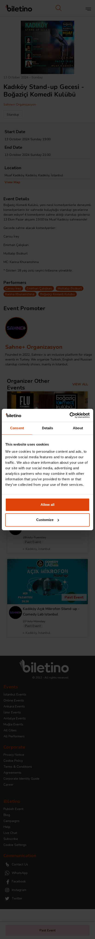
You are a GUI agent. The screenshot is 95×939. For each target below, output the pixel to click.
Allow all (47, 505)
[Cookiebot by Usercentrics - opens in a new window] (69, 415)
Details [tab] (47, 428)
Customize (44, 520)
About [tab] (78, 428)
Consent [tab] (17, 428)
